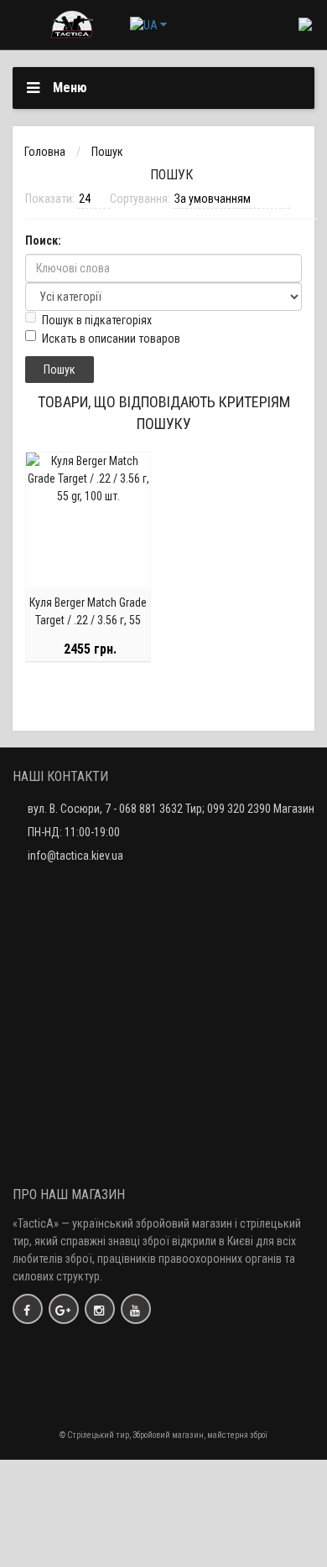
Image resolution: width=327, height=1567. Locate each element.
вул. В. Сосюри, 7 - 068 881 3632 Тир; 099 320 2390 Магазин (171, 808)
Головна (44, 151)
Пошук (107, 151)
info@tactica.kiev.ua (75, 855)
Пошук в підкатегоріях (97, 320)
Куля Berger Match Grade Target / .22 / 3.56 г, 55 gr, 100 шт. (88, 620)
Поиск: (43, 240)
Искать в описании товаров (111, 338)
